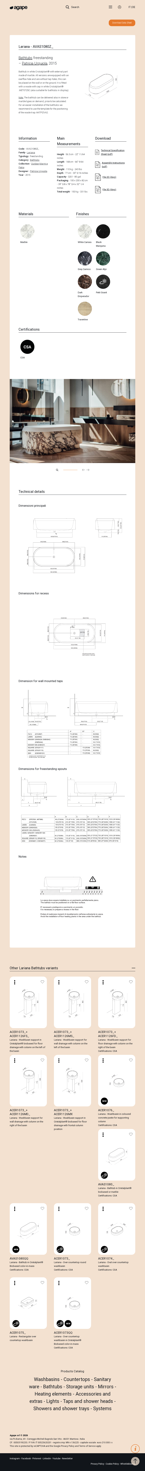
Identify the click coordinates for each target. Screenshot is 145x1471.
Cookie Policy (112, 1464)
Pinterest (37, 1458)
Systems (102, 1408)
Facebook (26, 1458)
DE (133, 7)
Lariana (31, 152)
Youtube (57, 1458)
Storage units (80, 1387)
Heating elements (54, 1394)
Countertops (77, 1379)
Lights (53, 1401)
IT (130, 7)
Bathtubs (25, 58)
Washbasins (47, 1379)
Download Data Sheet (122, 23)
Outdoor (35, 163)
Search (75, 7)
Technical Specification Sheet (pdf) (112, 152)
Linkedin (47, 1458)
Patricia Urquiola (34, 63)
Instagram (15, 1458)
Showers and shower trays (62, 1408)
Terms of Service (87, 1446)
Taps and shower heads (88, 1401)
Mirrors (106, 1387)
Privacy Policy (67, 1446)
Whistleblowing (127, 1464)
